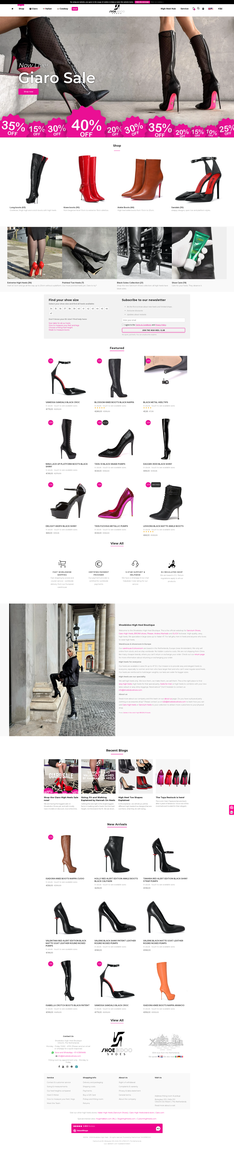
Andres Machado (161, 633)
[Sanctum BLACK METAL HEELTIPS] (165, 377)
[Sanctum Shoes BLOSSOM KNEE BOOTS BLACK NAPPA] (117, 377)
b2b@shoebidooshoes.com (174, 702)
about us (168, 699)
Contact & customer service (59, 1082)
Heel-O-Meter (53, 1095)
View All (117, 543)
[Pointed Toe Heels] (89, 253)
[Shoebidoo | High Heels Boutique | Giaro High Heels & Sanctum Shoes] (117, 8)
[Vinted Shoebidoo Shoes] (76, 1066)
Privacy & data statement (130, 1091)
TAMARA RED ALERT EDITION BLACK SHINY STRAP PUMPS (165, 879)
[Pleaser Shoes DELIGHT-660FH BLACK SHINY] (68, 501)
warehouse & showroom (132, 648)
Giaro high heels (129, 705)
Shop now (28, 92)
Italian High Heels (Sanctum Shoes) (113, 1113)
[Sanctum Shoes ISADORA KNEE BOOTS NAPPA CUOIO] (68, 853)
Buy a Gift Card (89, 1095)
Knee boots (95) (86, 208)
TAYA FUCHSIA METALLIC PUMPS (111, 526)
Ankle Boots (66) (135, 208)
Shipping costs (89, 1086)
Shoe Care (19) (187, 284)
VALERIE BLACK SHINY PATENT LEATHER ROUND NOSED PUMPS (115, 942)
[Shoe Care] (199, 253)
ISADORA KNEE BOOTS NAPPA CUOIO (65, 878)
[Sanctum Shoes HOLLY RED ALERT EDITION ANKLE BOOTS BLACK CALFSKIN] (117, 853)
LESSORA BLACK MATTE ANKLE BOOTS (163, 526)
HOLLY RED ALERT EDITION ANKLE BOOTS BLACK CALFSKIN (116, 879)
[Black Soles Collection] (144, 253)
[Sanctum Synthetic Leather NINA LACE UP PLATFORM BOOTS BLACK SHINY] (68, 439)
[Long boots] (36, 178)
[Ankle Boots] (144, 178)
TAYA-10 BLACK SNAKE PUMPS (109, 464)
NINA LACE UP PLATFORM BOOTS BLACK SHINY (67, 465)
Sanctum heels (145, 705)
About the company (127, 1099)
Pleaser (150, 633)
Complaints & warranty (128, 1086)
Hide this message (142, 2)
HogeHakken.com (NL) (106, 1119)
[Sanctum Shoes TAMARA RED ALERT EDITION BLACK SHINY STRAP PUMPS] (165, 853)
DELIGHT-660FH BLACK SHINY (61, 526)
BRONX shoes (140, 633)
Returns (86, 1103)
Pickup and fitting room (93, 1099)
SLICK (175, 633)
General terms (125, 1095)
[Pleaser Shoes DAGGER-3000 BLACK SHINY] (165, 439)
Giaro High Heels (126, 633)
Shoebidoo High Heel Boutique (137, 625)
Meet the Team (53, 1103)
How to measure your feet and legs (64, 325)
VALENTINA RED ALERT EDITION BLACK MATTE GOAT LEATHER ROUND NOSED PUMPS (66, 943)
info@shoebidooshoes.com (130, 690)
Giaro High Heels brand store (141, 1113)
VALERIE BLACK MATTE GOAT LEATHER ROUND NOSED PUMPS (163, 942)
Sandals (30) (190, 208)
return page (200, 654)
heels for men (166, 684)
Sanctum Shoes (193, 630)
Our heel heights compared (58, 1091)
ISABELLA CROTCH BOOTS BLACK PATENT (68, 1005)
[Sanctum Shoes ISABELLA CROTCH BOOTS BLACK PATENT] (68, 980)
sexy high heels (125, 684)
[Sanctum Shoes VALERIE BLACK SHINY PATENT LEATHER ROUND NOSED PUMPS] (117, 915)
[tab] (117, 823)
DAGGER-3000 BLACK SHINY (157, 464)
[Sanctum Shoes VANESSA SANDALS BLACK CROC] (68, 377)
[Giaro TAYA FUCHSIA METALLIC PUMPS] (117, 501)
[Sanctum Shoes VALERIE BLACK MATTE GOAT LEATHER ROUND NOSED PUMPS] (165, 915)
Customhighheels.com (146, 1119)
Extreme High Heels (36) (34, 284)
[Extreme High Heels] (34, 253)
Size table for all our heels (59, 323)
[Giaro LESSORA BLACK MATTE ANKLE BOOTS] (165, 501)
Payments (87, 1091)
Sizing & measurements (57, 1086)
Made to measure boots (59, 330)
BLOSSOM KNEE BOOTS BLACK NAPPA (114, 402)
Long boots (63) (33, 208)
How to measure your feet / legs (61, 1099)
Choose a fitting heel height (61, 327)
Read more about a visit (165, 1105)
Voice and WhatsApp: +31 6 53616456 (70, 1052)
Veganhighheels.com (126, 1119)
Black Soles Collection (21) (142, 286)
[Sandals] (198, 178)
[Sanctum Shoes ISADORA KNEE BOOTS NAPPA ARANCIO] (165, 980)
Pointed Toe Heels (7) (79, 284)
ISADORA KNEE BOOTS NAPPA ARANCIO (163, 1005)
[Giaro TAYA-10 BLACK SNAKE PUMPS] (117, 439)
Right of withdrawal (127, 1082)
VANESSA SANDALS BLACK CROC (63, 402)
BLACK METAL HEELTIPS (155, 402)
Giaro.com (160, 1113)
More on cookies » (157, 2)
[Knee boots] (90, 178)
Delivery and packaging (93, 1082)
